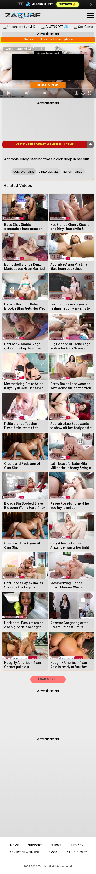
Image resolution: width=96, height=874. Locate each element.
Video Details (48, 171)
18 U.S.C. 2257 (77, 852)
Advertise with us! (24, 852)
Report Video (73, 171)
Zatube (42, 866)
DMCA (52, 852)
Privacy (77, 845)
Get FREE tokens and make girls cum (49, 39)
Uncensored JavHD (19, 27)
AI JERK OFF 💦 (55, 27)
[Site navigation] (90, 15)
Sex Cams (83, 27)
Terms (56, 845)
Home (14, 845)
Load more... (48, 679)
